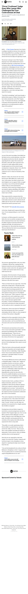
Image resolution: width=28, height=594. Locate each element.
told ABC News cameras (18, 206)
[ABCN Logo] (8, 2)
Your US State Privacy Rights (20, 525)
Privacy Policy (12, 525)
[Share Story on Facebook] (2, 24)
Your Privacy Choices (22, 528)
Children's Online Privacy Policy (10, 527)
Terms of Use (15, 528)
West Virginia (10, 49)
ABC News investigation (18, 65)
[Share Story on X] (5, 24)
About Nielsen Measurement (7, 528)
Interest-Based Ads (19, 527)
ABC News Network (5, 525)
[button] (2, 2)
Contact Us (14, 529)
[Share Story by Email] (8, 24)
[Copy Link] (11, 24)
